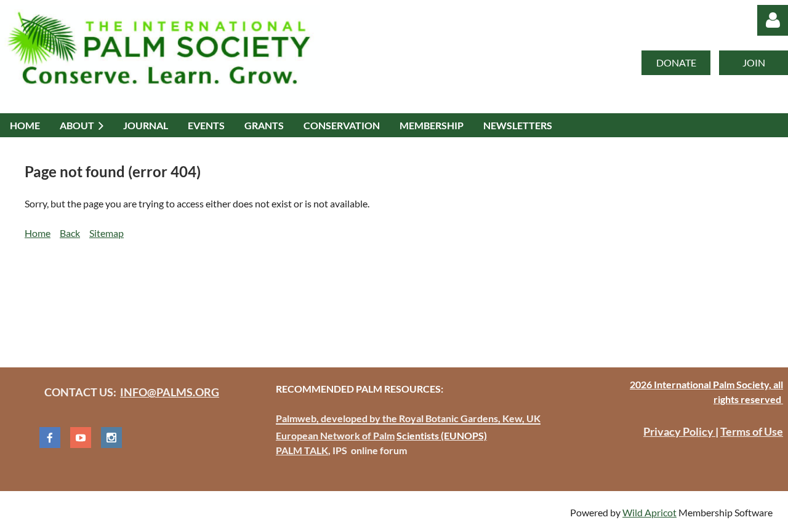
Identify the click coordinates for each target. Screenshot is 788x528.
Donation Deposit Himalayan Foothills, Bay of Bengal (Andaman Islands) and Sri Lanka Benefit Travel (241, 297)
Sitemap (106, 233)
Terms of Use (751, 431)
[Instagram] (111, 437)
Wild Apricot (649, 512)
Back (70, 233)
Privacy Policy (679, 431)
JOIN (753, 62)
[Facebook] (49, 437)
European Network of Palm (335, 435)
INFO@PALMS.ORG (169, 392)
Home (37, 233)
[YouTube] (80, 437)
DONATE (676, 62)
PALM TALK (302, 450)
